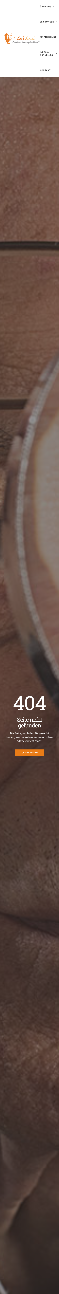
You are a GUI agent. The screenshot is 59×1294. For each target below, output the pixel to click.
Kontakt (45, 70)
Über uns (45, 6)
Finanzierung (48, 37)
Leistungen (47, 22)
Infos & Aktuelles (46, 53)
